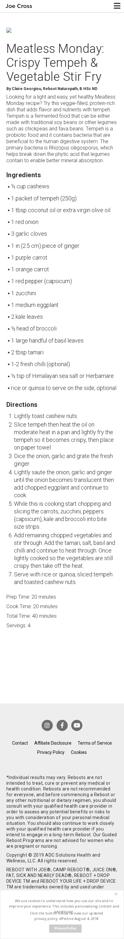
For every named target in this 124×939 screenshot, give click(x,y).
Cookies (79, 752)
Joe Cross (18, 6)
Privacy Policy (51, 752)
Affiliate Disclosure (53, 743)
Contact (20, 743)
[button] (64, 906)
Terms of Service (95, 743)
